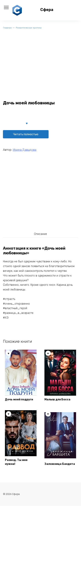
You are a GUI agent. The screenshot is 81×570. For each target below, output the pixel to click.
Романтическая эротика (28, 28)
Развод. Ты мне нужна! (16, 462)
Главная (7, 28)
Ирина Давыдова (24, 150)
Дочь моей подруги (19, 399)
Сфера (46, 9)
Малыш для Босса (57, 399)
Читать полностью (25, 134)
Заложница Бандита (59, 464)
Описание (40, 234)
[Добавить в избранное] (26, 123)
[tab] (40, 234)
